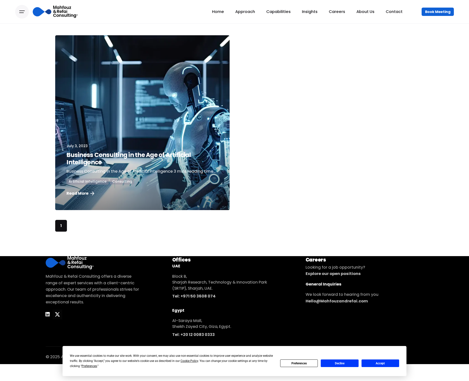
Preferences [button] (89, 366)
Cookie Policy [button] (189, 361)
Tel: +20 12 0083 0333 (193, 334)
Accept (380, 363)
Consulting (122, 181)
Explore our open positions (333, 273)
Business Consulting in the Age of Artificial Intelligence (128, 159)
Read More (77, 193)
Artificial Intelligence (88, 181)
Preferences (299, 363)
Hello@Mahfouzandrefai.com (337, 301)
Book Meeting (437, 11)
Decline (339, 363)
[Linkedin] (48, 314)
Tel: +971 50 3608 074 (194, 296)
